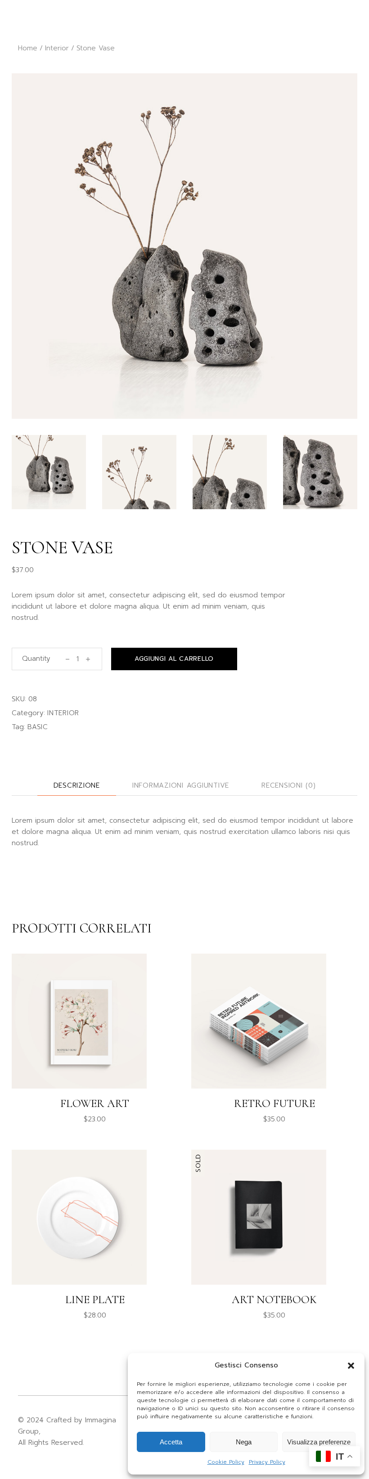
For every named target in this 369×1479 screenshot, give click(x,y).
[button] (351, 1365)
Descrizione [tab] (77, 785)
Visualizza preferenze (319, 1442)
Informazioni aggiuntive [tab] (180, 785)
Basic (37, 727)
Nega (244, 1442)
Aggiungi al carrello (174, 658)
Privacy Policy (267, 1462)
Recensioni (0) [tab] (288, 785)
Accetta (171, 1442)
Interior (63, 713)
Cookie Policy (225, 1462)
